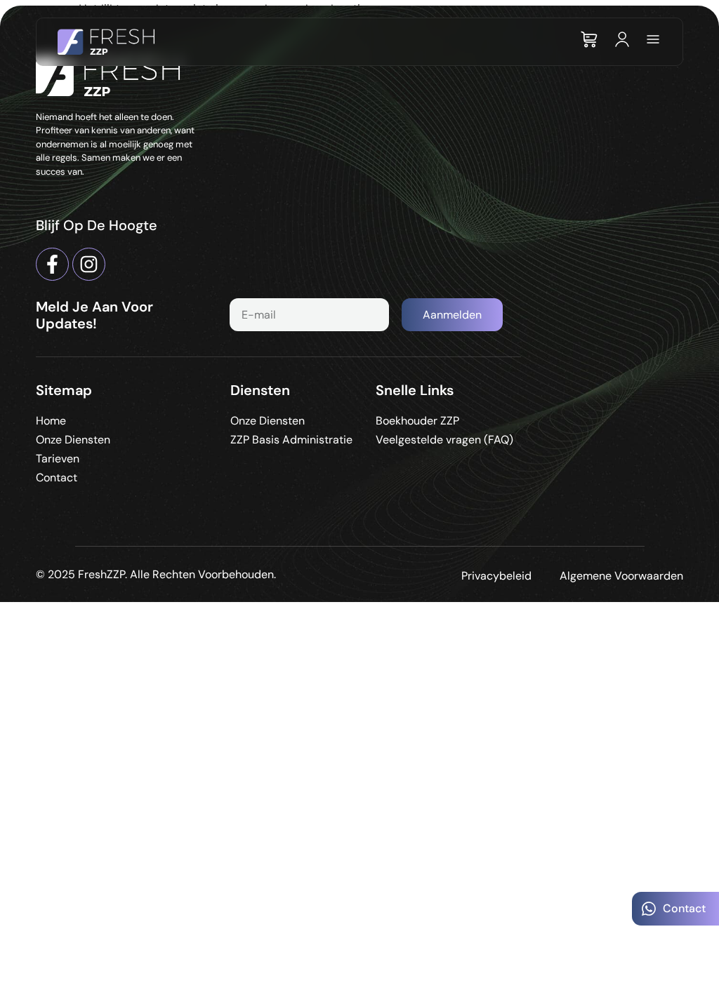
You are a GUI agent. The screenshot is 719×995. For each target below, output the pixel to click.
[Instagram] (88, 264)
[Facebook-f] (52, 264)
